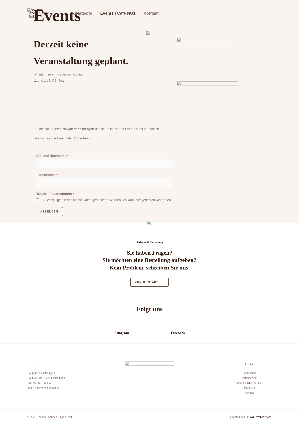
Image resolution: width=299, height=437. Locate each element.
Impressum (249, 373)
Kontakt (151, 13)
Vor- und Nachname (52, 156)
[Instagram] (121, 326)
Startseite (82, 13)
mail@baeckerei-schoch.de (43, 387)
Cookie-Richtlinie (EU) (249, 382)
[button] (266, 13)
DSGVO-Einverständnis (55, 194)
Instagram (121, 333)
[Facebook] (178, 326)
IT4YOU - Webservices (258, 416)
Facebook (178, 333)
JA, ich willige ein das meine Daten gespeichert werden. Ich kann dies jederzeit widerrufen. (106, 200)
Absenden (49, 211)
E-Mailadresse (47, 175)
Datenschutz (249, 377)
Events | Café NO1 (117, 13)
